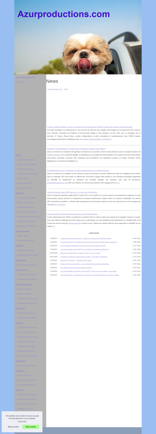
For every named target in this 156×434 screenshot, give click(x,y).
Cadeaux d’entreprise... (25, 183)
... (110, 139)
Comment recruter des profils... (27, 327)
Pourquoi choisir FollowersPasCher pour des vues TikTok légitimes (72, 214)
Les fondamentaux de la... (25, 207)
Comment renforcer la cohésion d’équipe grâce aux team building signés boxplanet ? (88, 242)
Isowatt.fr (56, 155)
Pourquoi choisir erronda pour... (27, 212)
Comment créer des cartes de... (27, 303)
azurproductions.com (55, 89)
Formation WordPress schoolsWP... (29, 216)
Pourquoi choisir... (23, 178)
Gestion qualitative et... (24, 375)
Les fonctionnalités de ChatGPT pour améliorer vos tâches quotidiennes (84, 249)
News (66, 89)
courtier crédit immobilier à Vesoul (95, 139)
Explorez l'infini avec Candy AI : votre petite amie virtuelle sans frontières (84, 264)
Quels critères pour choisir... (26, 332)
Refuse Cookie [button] (13, 427)
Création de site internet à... (26, 221)
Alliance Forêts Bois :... (24, 294)
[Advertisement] (94, 106)
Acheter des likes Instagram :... (27, 394)
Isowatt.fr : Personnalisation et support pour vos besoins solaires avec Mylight (76, 149)
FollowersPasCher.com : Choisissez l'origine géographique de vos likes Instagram (78, 170)
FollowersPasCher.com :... (26, 169)
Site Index (20, 82)
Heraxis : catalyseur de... (25, 202)
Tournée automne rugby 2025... (27, 174)
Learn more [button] (22, 421)
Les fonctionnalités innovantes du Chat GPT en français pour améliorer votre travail (88, 271)
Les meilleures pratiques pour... (27, 298)
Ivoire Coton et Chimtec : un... (27, 226)
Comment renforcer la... (25, 188)
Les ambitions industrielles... (26, 346)
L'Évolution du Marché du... (26, 351)
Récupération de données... (26, 365)
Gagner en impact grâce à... (26, 313)
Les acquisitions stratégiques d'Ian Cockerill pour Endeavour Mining (83, 245)
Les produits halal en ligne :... (27, 274)
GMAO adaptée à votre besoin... (28, 337)
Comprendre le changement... (27, 317)
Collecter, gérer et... (23, 235)
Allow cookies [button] (31, 427)
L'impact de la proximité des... (27, 380)
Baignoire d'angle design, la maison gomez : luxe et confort (80, 253)
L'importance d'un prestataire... (27, 279)
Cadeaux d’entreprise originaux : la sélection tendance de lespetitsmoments (85, 238)
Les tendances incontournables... (28, 255)
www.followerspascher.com (57, 183)
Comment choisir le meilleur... (27, 197)
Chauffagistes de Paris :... (25, 408)
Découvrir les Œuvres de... (26, 250)
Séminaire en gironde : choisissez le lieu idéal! (75, 260)
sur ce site (58, 204)
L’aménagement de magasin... (27, 264)
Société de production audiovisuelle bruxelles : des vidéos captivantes (83, 256)
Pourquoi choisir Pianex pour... (27, 404)
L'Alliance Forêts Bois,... (25, 289)
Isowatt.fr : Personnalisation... (27, 164)
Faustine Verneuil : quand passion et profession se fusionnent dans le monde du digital (89, 275)
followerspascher (75, 223)
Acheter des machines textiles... (27, 356)
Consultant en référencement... (27, 399)
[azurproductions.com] (78, 37)
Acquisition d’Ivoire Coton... (26, 341)
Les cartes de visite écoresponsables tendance (76, 267)
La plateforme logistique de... (27, 385)
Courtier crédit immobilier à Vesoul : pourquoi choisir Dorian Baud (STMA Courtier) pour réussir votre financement (89, 127)
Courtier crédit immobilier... (26, 159)
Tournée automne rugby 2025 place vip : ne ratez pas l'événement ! (72, 192)
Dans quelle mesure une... (26, 240)
